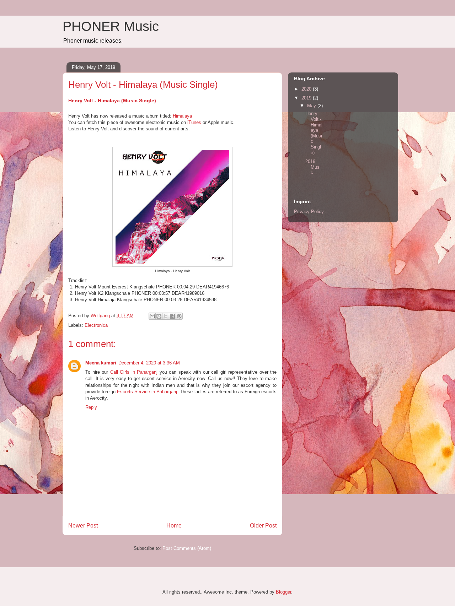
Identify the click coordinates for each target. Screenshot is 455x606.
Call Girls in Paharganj (134, 372)
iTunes (194, 122)
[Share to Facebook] (172, 316)
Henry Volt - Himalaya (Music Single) (112, 100)
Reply (91, 407)
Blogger (283, 592)
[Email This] (152, 316)
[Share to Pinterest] (179, 316)
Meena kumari (100, 363)
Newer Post (83, 526)
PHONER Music (111, 26)
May (312, 105)
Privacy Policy (309, 211)
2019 (307, 98)
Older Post (263, 526)
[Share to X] (165, 316)
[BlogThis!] (158, 316)
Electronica (96, 325)
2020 (307, 89)
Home (174, 526)
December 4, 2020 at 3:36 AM (149, 363)
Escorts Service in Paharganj (147, 391)
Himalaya (182, 116)
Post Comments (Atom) (186, 548)
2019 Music (313, 167)
